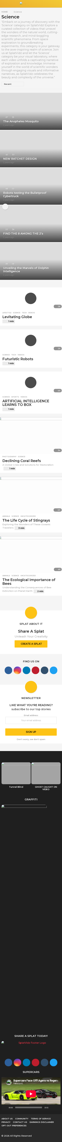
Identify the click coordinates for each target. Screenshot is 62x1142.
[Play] (5, 1107)
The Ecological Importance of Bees (28, 582)
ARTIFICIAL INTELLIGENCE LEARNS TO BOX (25, 403)
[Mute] (51, 1107)
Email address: (31, 715)
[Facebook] (8, 670)
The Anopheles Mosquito (21, 121)
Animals (6, 516)
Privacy (6, 1122)
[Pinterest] (35, 670)
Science (16, 313)
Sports (15, 397)
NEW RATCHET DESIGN (20, 158)
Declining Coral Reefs (21, 461)
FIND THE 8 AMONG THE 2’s (23, 233)
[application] (31, 1093)
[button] (3, 4)
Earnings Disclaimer (42, 1122)
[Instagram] (17, 670)
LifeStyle (6, 313)
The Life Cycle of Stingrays (26, 520)
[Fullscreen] (56, 1107)
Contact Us (20, 1122)
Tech (24, 313)
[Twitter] (53, 670)
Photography (9, 456)
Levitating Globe (17, 317)
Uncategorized (28, 516)
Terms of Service (41, 1118)
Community (21, 1118)
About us (7, 1118)
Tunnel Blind (16, 787)
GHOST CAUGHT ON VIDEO (46, 788)
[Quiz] (5, 207)
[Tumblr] (44, 670)
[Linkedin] (26, 670)
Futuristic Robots (17, 359)
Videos (31, 313)
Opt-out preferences (14, 1125)
